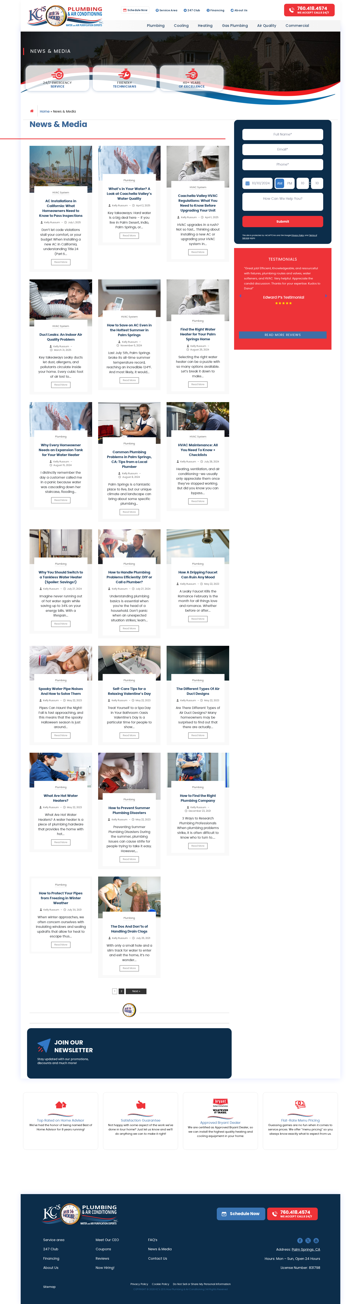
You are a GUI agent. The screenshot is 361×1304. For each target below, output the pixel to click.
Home (45, 111)
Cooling (181, 25)
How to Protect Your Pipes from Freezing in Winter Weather (61, 898)
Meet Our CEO (107, 1240)
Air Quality (266, 25)
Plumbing (156, 25)
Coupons (103, 1249)
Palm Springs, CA (306, 1249)
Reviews (102, 1258)
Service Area (168, 10)
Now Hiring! (105, 1267)
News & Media (160, 1249)
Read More (60, 262)
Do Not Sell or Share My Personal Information (202, 1284)
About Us (240, 10)
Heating (205, 25)
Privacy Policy (297, 235)
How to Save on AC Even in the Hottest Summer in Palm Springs (129, 330)
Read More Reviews (283, 335)
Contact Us (157, 1258)
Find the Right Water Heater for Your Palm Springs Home (198, 334)
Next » (136, 991)
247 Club (193, 10)
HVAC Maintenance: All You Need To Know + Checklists (198, 450)
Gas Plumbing (235, 25)
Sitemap (49, 1287)
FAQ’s (152, 1240)
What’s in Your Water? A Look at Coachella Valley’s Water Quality (129, 193)
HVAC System (60, 192)
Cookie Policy (160, 1284)
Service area (53, 1240)
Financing (217, 10)
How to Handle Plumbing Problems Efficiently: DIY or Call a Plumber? (129, 577)
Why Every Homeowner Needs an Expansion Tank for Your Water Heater (61, 450)
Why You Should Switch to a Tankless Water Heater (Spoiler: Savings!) (61, 577)
